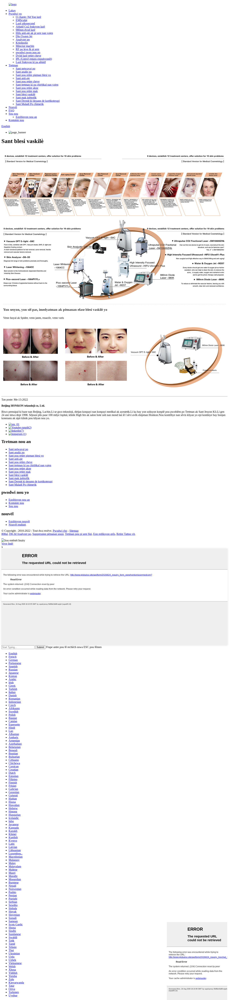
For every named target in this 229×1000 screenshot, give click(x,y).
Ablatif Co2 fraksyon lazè (30, 26)
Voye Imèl (7, 543)
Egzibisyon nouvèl (19, 521)
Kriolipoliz (22, 42)
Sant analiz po (24, 71)
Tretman (13, 65)
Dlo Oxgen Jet (24, 36)
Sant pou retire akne (27, 87)
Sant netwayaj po (25, 68)
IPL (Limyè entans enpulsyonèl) (34, 58)
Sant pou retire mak (27, 91)
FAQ (11, 110)
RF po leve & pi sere (27, 49)
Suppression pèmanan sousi (48, 533)
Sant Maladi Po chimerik (30, 104)
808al (4, 533)
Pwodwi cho (60, 530)
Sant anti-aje (23, 78)
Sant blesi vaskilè (25, 94)
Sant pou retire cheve (28, 81)
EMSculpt (21, 20)
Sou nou (13, 113)
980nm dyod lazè (25, 29)
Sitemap (74, 530)
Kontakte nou (16, 120)
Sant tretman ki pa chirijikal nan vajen (37, 84)
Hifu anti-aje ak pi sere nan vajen (34, 33)
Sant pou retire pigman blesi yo (33, 75)
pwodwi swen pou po (28, 52)
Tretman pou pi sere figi (78, 533)
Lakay (12, 10)
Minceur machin (25, 45)
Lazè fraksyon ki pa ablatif (31, 62)
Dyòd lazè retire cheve (28, 55)
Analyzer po (23, 39)
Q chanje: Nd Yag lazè (28, 16)
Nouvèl (13, 107)
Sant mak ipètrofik (26, 97)
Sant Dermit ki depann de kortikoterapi (38, 100)
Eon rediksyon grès (104, 533)
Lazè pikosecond (25, 23)
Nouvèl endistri (17, 524)
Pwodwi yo (15, 13)
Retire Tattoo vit (125, 533)
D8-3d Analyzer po (20, 533)
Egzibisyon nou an (26, 116)
